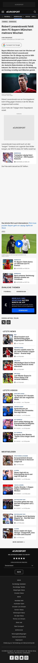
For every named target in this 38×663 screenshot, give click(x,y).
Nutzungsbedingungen (19, 634)
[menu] (34, 11)
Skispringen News (19, 590)
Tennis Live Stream (19, 619)
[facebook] (12, 658)
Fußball (4, 21)
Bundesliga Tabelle (19, 587)
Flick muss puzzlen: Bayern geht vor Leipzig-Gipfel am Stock (19, 225)
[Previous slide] (2, 16)
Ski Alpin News (19, 616)
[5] (24, 558)
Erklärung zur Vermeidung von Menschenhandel (19, 643)
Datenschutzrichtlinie (19, 637)
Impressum (19, 640)
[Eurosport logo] (13, 12)
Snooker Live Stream (19, 606)
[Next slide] (35, 16)
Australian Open (19, 603)
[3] (19, 558)
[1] (14, 558)
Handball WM (19, 600)
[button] (3, 12)
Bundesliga (12, 21)
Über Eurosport (19, 626)
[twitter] (17, 658)
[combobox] (19, 565)
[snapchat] (21, 658)
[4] (21, 558)
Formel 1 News (19, 610)
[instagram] (26, 658)
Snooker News (19, 593)
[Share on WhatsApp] (8, 322)
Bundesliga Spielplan (19, 584)
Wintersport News (19, 613)
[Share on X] (4, 322)
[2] (16, 558)
